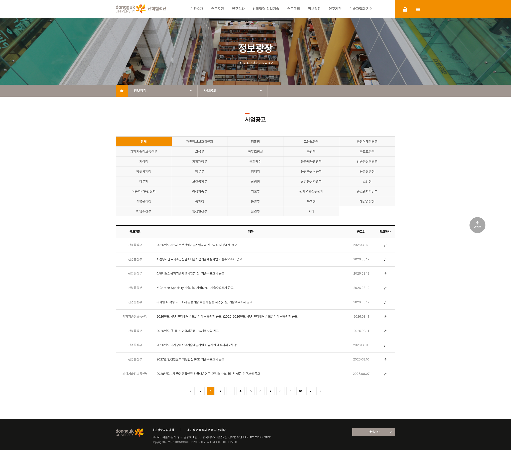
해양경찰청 (367, 201)
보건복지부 (199, 181)
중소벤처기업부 (367, 191)
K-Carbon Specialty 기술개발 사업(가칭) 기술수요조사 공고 (195, 288)
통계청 (199, 201)
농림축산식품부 (311, 171)
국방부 (311, 152)
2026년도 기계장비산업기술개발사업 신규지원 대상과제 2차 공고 (198, 345)
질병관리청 (143, 201)
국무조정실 (255, 152)
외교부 (255, 191)
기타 (311, 211)
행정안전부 (199, 211)
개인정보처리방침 (163, 430)
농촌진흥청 (367, 171)
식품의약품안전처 (144, 191)
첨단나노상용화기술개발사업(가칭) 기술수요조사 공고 (190, 273)
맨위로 (477, 226)
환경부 (255, 211)
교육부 (199, 152)
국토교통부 (367, 152)
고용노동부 (311, 142)
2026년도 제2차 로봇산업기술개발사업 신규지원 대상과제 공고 (196, 245)
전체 (144, 142)
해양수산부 (143, 211)
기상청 (143, 161)
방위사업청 (143, 171)
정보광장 (252, 63)
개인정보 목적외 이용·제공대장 (206, 430)
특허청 (311, 201)
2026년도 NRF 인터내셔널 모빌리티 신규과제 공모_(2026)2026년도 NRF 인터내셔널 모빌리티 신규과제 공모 (227, 316)
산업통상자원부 (311, 181)
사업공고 (267, 63)
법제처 (255, 171)
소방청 (367, 181)
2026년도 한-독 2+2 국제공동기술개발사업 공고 (187, 331)
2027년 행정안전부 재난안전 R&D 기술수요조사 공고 (190, 359)
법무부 (199, 171)
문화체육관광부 (311, 161)
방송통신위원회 (367, 161)
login (405, 9)
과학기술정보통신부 (143, 152)
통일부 (255, 201)
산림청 (255, 181)
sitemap (418, 9)
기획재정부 (199, 161)
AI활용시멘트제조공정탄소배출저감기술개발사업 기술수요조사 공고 (199, 259)
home (122, 91)
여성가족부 (199, 191)
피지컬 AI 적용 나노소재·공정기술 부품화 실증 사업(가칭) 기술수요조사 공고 (204, 302)
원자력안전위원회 (311, 191)
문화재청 (255, 161)
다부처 (143, 181)
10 (300, 391)
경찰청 (255, 142)
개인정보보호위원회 (199, 142)
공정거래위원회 (367, 142)
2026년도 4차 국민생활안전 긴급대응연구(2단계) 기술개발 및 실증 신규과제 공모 (208, 374)
